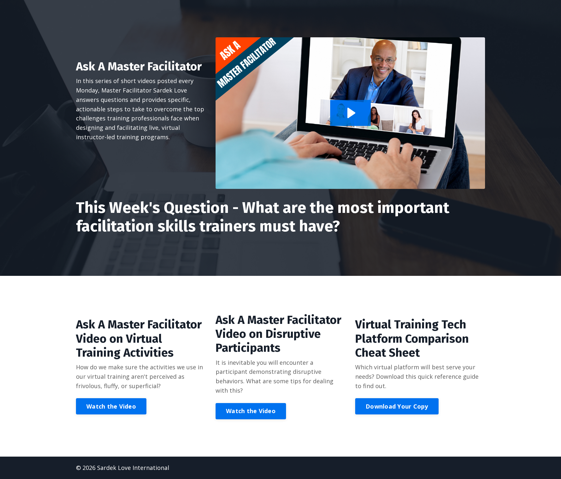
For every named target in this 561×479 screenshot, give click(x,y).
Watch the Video (111, 406)
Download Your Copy (397, 406)
